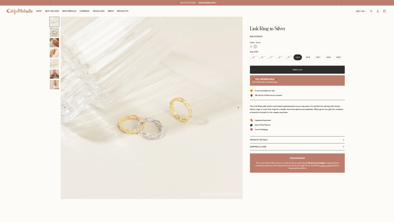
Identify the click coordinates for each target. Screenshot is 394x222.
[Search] (371, 11)
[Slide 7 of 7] (54, 84)
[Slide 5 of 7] (54, 63)
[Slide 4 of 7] (54, 53)
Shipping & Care (258, 146)
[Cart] (384, 11)
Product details (258, 139)
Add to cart (297, 69)
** (207, 3)
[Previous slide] (64, 108)
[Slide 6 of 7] (54, 74)
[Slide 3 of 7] (54, 42)
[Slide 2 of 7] (54, 32)
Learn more (325, 165)
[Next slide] (239, 108)
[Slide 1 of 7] (54, 21)
